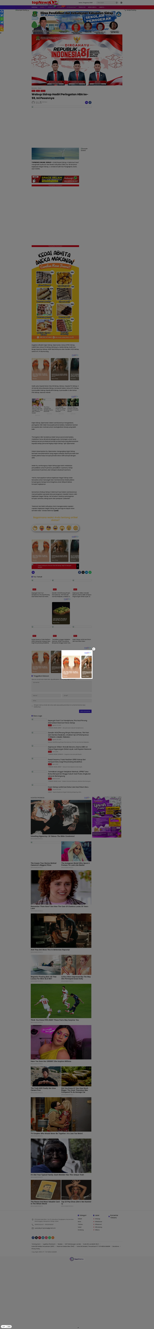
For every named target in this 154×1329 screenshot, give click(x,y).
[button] (6, 1326)
